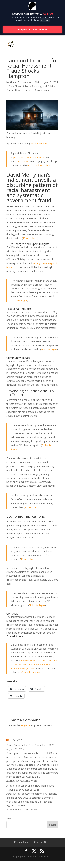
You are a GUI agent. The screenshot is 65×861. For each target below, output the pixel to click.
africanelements (38, 143)
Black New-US (16, 86)
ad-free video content (39, 165)
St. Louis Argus (19, 300)
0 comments (42, 90)
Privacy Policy (22, 842)
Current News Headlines (19, 90)
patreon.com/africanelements (30, 157)
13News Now (30, 238)
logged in (26, 725)
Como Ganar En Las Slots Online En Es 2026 (30, 745)
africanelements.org (31, 672)
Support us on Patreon (31, 29)
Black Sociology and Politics (40, 86)
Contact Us (40, 842)
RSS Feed (16, 740)
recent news (22, 161)
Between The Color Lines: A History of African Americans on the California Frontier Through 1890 (34, 664)
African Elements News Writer (26, 82)
